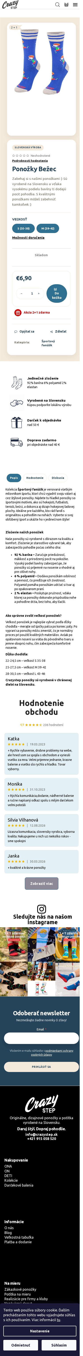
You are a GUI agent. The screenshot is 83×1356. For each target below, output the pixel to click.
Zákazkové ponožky (20, 1289)
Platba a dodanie (18, 1242)
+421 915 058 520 (41, 1139)
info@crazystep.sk (41, 1134)
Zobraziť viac (41, 884)
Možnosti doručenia (28, 237)
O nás (9, 1228)
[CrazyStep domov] (41, 1104)
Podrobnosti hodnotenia (30, 160)
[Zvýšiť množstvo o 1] (38, 293)
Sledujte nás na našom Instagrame (42, 919)
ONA (8, 1166)
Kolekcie (11, 1180)
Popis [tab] (14, 477)
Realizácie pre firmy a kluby (26, 1299)
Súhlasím (59, 1345)
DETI (8, 1176)
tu (58, 1320)
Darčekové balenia (18, 1185)
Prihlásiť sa (41, 1066)
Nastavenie (40, 1331)
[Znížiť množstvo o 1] (21, 293)
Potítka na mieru (17, 1294)
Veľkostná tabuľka (19, 1237)
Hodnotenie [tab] (34, 477)
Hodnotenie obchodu (41, 707)
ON (7, 1171)
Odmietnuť (20, 1345)
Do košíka (57, 295)
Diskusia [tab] (58, 477)
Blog (8, 1233)
